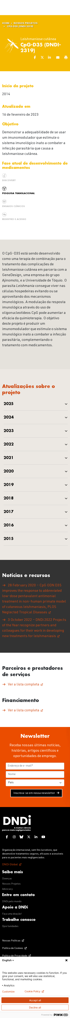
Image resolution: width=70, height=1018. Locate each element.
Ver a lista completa (23, 685)
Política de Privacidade (14, 956)
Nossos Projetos (26, 23)
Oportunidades (10, 926)
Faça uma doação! (12, 914)
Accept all (35, 1000)
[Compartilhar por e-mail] (58, 58)
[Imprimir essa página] (66, 58)
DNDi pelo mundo (12, 901)
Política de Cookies (12, 948)
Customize (8, 991)
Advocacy (7, 889)
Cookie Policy (32, 991)
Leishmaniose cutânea (38, 39)
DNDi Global (10, 864)
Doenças (7, 879)
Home (6, 23)
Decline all (35, 1007)
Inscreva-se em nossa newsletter (34, 793)
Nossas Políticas (11, 941)
